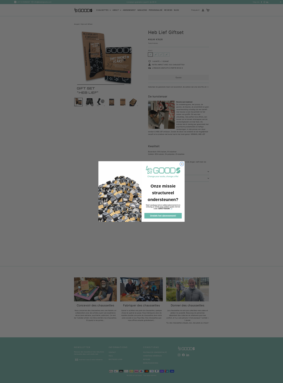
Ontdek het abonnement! (163, 215)
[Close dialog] (182, 164)
